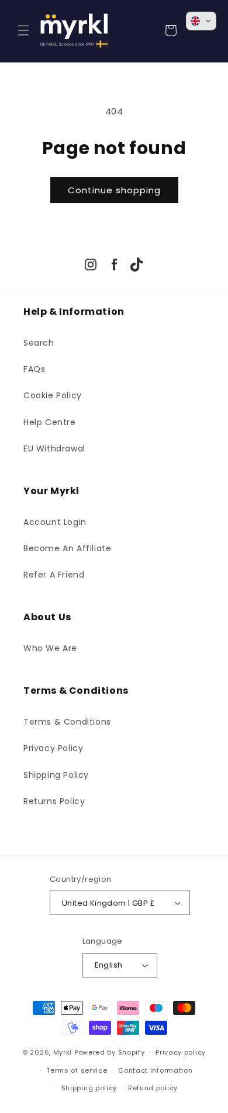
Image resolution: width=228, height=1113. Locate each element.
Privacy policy (181, 1052)
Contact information (155, 1070)
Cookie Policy (52, 395)
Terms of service (76, 1070)
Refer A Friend (53, 574)
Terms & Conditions (67, 722)
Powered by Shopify (109, 1052)
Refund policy (153, 1088)
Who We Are (50, 648)
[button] (23, 30)
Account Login (55, 522)
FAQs (34, 369)
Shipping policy (89, 1088)
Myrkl (62, 1052)
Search (38, 343)
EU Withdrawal (54, 448)
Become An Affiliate (67, 548)
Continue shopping (114, 190)
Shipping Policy (56, 775)
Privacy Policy (53, 748)
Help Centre (49, 422)
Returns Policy (54, 801)
